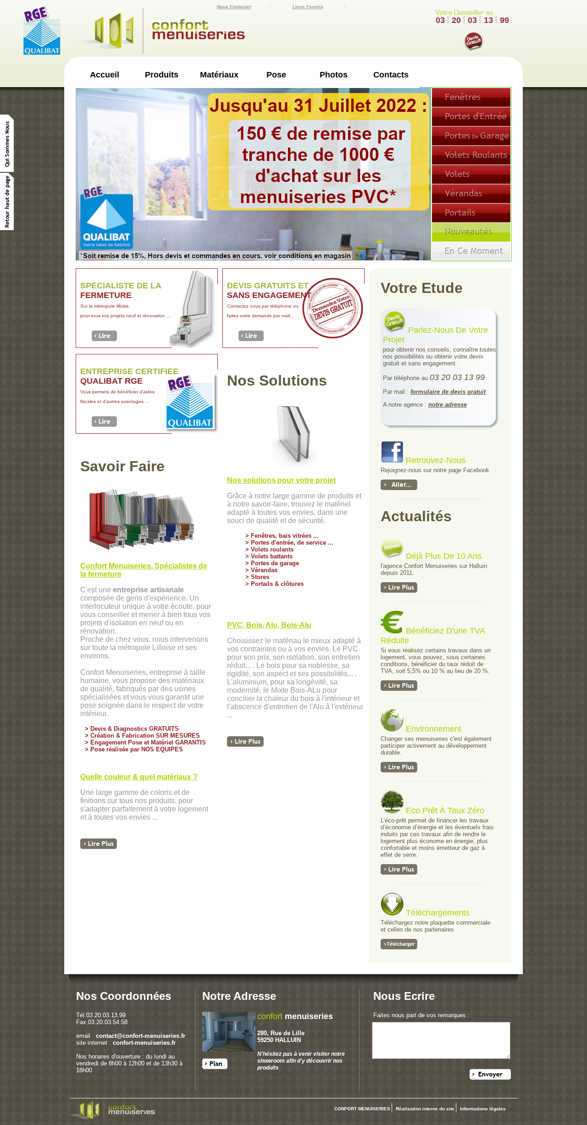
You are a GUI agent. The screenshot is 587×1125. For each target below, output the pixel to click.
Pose (276, 74)
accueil (104, 74)
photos (334, 74)
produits (161, 74)
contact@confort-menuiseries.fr (140, 1035)
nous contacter (234, 6)
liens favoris (308, 6)
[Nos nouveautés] (471, 232)
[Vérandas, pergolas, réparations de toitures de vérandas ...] (471, 193)
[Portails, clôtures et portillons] (471, 212)
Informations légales (483, 1108)
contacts (391, 74)
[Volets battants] (471, 174)
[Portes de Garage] (471, 135)
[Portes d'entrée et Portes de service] (471, 116)
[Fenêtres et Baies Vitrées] (471, 97)
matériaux (219, 74)
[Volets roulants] (471, 155)
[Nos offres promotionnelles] (471, 251)
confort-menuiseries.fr (144, 1042)
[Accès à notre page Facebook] (393, 460)
